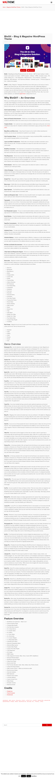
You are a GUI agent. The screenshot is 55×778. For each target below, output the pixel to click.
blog (13, 700)
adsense (5, 700)
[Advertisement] (27, 21)
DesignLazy (9, 691)
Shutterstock (10, 694)
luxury (35, 700)
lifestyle (29, 700)
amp (10, 700)
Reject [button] (28, 776)
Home (4, 7)
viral (41, 701)
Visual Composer (11, 693)
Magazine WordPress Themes (13, 7)
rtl (33, 701)
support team (22, 93)
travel (37, 701)
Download (31, 70)
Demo (23, 70)
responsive (22, 701)
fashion (18, 700)
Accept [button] (23, 776)
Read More (34, 776)
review (29, 701)
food (23, 700)
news (16, 701)
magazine (41, 700)
